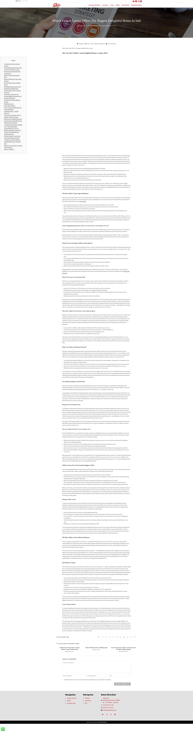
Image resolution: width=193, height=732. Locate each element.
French (18, 1)
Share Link (6, 113)
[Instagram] (110, 714)
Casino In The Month (9, 149)
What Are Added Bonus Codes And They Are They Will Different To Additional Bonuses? (12, 132)
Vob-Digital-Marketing (102, 722)
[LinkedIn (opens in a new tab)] (141, 1)
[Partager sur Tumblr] (127, 637)
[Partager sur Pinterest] (109, 637)
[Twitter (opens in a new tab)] (134, 1)
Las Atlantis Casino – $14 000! (11, 111)
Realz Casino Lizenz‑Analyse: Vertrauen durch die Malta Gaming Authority (123, 648)
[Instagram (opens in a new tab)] (139, 1)
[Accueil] (78, 25)
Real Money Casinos (9, 104)
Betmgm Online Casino (9, 98)
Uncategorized (101, 43)
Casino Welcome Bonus (9, 105)
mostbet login (82, 201)
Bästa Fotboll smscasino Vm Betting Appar (97, 647)
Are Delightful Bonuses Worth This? (12, 86)
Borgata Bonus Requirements (11, 88)
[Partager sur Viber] (116, 637)
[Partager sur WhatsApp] (134, 637)
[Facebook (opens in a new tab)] (136, 1)
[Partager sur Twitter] (98, 637)
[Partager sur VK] (120, 637)
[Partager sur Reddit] (124, 637)
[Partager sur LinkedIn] (113, 637)
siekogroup (81, 43)
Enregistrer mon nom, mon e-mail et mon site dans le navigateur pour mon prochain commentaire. (87, 679)
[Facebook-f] (106, 714)
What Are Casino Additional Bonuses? (13, 119)
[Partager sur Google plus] (106, 637)
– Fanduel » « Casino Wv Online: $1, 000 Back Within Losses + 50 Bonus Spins (12, 141)
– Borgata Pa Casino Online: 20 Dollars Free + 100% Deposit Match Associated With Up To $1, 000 (13, 126)
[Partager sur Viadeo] (131, 637)
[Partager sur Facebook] (102, 637)
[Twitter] (102, 714)
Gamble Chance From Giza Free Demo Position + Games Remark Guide (70, 648)
